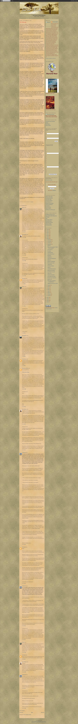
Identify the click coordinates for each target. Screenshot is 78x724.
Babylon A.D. (50, 279)
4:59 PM (23, 365)
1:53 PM (23, 283)
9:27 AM (24, 449)
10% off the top (23, 22)
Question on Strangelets (51, 261)
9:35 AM (24, 544)
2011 (48, 233)
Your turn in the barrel (51, 274)
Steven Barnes (24, 234)
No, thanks (49, 251)
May (49, 289)
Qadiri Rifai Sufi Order (49, 222)
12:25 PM (24, 652)
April (49, 291)
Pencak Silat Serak (49, 221)
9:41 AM (24, 583)
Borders (47, 122)
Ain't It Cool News (48, 223)
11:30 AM (24, 237)
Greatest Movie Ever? (51, 254)
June (49, 288)
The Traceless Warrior (49, 200)
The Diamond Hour (49, 224)
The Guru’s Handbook (49, 204)
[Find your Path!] (50, 114)
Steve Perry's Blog (48, 199)
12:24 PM (24, 255)
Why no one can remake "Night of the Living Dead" (53, 247)
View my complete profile (51, 58)
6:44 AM (24, 406)
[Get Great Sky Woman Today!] (50, 108)
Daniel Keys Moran (25, 368)
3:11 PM (23, 306)
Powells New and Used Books (50, 121)
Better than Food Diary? (51, 270)
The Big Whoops (50, 252)
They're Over (50, 273)
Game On (49, 267)
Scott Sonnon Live (49, 201)
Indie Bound (48, 123)
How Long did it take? (51, 262)
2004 (48, 301)
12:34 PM (24, 708)
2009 (48, 236)
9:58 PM (23, 659)
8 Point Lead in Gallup (25, 372)
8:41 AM (24, 424)
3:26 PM (23, 333)
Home (32, 712)
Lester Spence (24, 359)
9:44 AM (24, 625)
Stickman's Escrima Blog (49, 203)
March (49, 292)
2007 (48, 297)
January (49, 295)
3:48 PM (23, 356)
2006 (48, 298)
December (49, 239)
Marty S (23, 207)
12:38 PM (24, 275)
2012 (48, 232)
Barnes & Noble (48, 125)
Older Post (42, 712)
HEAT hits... (49, 259)
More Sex (49, 245)
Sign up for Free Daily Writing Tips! (51, 215)
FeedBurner (54, 190)
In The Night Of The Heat (51, 276)
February (49, 294)
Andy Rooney (50, 264)
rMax (46, 218)
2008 (48, 238)
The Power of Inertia (51, 265)
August (49, 285)
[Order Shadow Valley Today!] (52, 92)
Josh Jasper (24, 278)
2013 (48, 231)
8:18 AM (24, 688)
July (48, 286)
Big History (49, 255)
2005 (48, 300)
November (49, 241)
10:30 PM (24, 671)
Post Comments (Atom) (27, 714)
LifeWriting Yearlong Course (50, 214)
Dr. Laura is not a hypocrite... (52, 277)
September (49, 244)
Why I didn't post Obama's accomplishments (52, 281)
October (49, 242)
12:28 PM (24, 260)
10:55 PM (24, 389)
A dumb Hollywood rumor (52, 268)
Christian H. (24, 452)
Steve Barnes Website (49, 219)
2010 (48, 235)
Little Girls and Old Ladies (52, 258)
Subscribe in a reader (49, 179)
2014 (48, 229)
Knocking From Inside (49, 198)
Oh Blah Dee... (50, 256)
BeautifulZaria (24, 335)
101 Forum (47, 217)
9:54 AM (24, 231)
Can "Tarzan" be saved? (51, 271)
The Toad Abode (48, 207)
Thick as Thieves (48, 208)
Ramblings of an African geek (50, 209)
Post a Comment (22, 710)
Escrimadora (48, 205)
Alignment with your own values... (53, 283)
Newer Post (21, 712)
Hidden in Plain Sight (49, 196)
